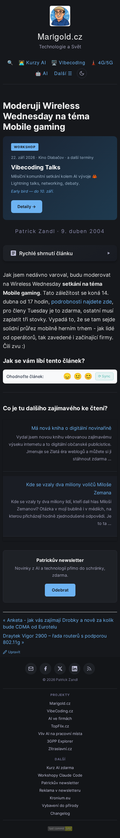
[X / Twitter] (60, 668)
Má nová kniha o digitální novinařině (71, 428)
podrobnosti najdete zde (81, 302)
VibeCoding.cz (60, 711)
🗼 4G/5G (102, 62)
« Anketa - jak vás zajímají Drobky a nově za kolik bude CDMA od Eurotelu (58, 623)
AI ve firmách (60, 718)
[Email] (31, 668)
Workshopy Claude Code (60, 775)
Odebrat (60, 589)
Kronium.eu (60, 798)
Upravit (14, 652)
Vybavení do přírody (60, 805)
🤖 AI (41, 73)
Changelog (60, 813)
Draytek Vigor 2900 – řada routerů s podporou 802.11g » (55, 639)
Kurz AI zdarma (60, 767)
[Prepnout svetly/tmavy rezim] (82, 73)
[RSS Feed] (89, 668)
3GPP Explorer (60, 741)
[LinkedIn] (74, 668)
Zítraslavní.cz (60, 748)
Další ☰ (63, 73)
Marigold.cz (60, 36)
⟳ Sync (104, 376)
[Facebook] (45, 668)
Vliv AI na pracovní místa (60, 733)
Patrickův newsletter (60, 782)
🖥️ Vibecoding (68, 62)
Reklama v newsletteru (60, 790)
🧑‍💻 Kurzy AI (32, 62)
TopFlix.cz (60, 726)
